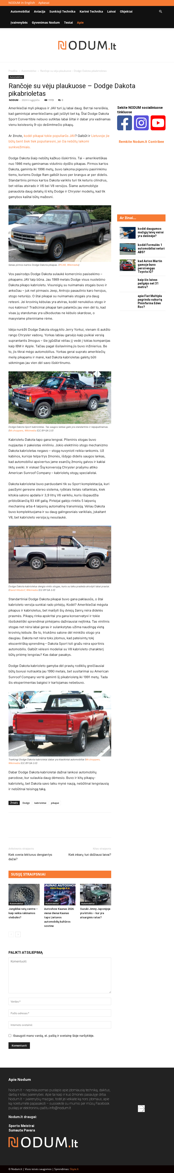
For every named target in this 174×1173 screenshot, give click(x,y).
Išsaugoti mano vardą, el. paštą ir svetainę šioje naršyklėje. (53, 1035)
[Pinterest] (32, 828)
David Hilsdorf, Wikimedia (23, 590)
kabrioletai (40, 802)
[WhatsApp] (42, 828)
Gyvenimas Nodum (46, 22)
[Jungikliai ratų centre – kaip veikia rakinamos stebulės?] (24, 894)
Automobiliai (20, 11)
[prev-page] (11, 934)
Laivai (111, 11)
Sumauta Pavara (21, 1130)
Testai (68, 22)
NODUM (13, 100)
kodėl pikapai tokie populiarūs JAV (49, 136)
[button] (160, 12)
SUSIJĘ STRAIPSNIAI (28, 874)
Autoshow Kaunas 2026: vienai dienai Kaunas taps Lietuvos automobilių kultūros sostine (59, 917)
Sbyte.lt (74, 1169)
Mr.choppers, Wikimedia (22, 430)
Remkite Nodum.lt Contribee (141, 142)
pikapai (55, 802)
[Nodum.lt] (87, 45)
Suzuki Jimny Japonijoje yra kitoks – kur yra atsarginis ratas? (95, 913)
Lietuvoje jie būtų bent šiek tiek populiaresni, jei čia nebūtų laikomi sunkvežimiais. (58, 141)
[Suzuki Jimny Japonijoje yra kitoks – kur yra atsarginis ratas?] (95, 894)
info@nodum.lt (60, 1108)
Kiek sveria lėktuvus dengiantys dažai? (30, 857)
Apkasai (43, 3)
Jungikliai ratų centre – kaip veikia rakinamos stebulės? (23, 913)
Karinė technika (91, 11)
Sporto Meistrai (21, 1126)
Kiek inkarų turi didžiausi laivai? (90, 855)
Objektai (126, 11)
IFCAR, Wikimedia (69, 264)
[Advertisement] (145, 178)
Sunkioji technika (62, 11)
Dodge (26, 802)
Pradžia (12, 71)
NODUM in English (21, 3)
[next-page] (18, 934)
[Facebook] (12, 828)
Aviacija (39, 11)
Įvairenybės (19, 22)
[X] (22, 828)
